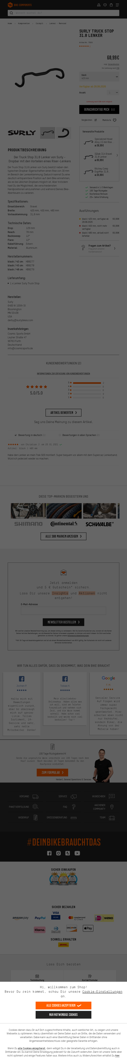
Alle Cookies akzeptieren (60, 1005)
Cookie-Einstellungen (102, 991)
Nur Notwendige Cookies (63, 1015)
